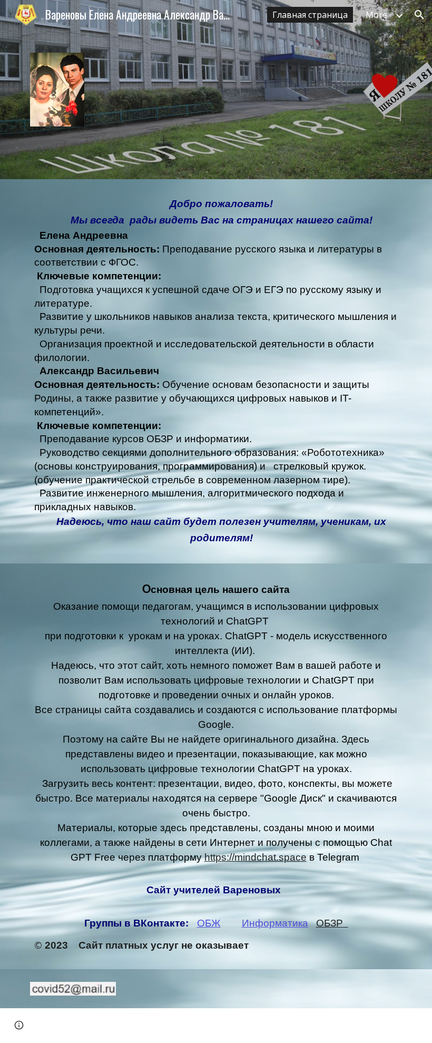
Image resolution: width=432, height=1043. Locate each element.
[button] (419, 14)
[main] (216, 371)
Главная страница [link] (310, 15)
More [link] (376, 15)
